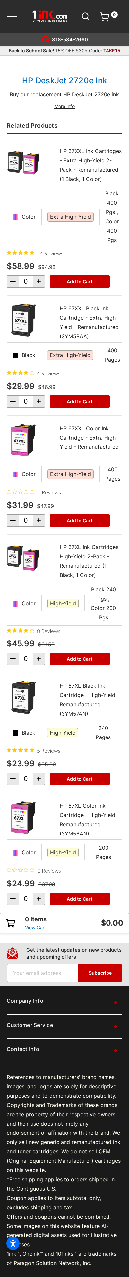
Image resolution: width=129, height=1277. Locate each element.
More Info (64, 106)
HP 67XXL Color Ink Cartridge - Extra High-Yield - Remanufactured (89, 437)
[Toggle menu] (16, 16)
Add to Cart (79, 281)
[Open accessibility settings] (13, 1243)
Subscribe (100, 973)
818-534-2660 (70, 39)
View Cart (35, 927)
